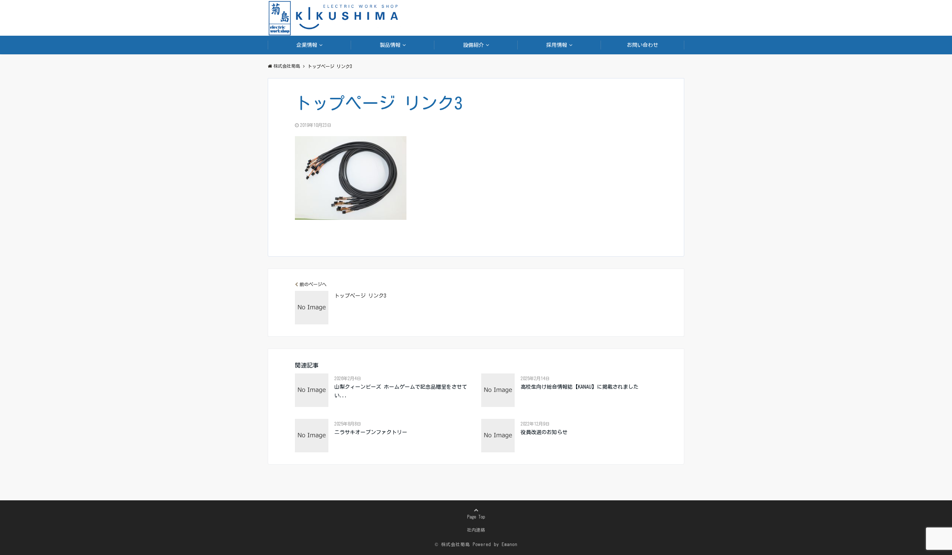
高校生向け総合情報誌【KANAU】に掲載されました (580, 386)
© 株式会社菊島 (452, 544)
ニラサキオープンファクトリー (370, 432)
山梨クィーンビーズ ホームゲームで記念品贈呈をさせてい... (400, 391)
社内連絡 (476, 529)
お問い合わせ (642, 45)
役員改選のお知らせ (544, 432)
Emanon (509, 544)
